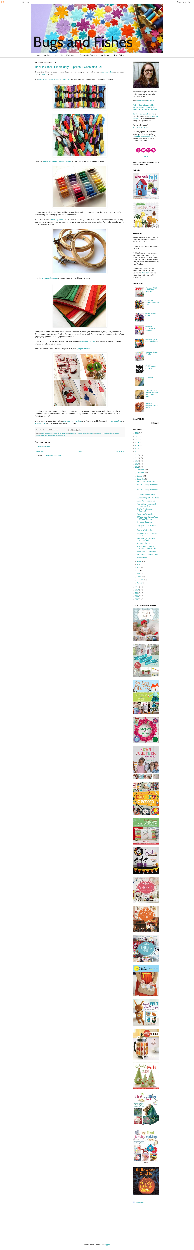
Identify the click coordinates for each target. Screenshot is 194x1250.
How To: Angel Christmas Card (147, 482)
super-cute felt (60, 435)
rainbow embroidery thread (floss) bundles (54, 79)
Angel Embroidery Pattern (146, 495)
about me (140, 101)
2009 (137, 593)
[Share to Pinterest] (79, 430)
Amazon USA (40, 423)
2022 (137, 436)
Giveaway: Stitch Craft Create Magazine (151, 290)
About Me (59, 55)
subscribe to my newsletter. (143, 136)
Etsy (37, 74)
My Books (105, 55)
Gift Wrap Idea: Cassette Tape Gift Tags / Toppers (147, 518)
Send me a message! (140, 127)
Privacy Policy (118, 55)
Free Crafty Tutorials (88, 55)
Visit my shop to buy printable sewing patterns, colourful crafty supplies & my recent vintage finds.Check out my (145, 109)
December (141, 470)
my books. (151, 101)
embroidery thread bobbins (103, 433)
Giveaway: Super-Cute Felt (151, 353)
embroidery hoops (56, 220)
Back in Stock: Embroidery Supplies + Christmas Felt (68, 67)
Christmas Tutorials (87, 341)
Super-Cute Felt (84, 349)
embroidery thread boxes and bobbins (57, 161)
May (138, 571)
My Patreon (71, 55)
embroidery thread (88, 433)
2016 (137, 455)
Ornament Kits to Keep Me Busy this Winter (146, 539)
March (139, 577)
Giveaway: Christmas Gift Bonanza (150, 328)
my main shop (107, 72)
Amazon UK (116, 421)
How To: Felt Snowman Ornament (145, 510)
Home (37, 55)
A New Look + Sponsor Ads (146, 551)
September (141, 479)
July (138, 564)
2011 (137, 587)
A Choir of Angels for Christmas (148, 498)
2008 (137, 596)
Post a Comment (44, 447)
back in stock (45, 433)
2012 (137, 467)
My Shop (47, 55)
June (139, 568)
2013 (137, 464)
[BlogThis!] (72, 430)
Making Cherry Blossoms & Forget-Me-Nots (146, 505)
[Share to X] (74, 430)
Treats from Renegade (145, 514)
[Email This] (69, 430)
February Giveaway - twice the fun (151, 405)
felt (46, 435)
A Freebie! (149, 378)
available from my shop (72, 421)
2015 (137, 458)
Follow (145, 156)
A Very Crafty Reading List (146, 501)
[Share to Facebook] (77, 430)
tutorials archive (148, 114)
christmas (53, 433)
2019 (137, 445)
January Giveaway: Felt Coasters (150, 367)
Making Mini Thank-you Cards (147, 554)
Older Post (120, 451)
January (140, 583)
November (141, 473)
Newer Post (40, 451)
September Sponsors (144, 522)
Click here (146, 273)
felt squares (51, 435)
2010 (137, 590)
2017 (137, 451)
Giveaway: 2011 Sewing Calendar (151, 340)
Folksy (45, 74)
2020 (137, 442)
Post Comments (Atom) (53, 455)
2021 (137, 439)
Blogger (106, 1245)
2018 (137, 448)
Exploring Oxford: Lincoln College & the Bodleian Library (151, 393)
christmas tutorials (63, 433)
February (140, 580)
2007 (137, 599)
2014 (137, 461)
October (140, 476)
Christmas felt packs (50, 278)
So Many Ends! (142, 557)
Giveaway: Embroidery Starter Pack (152, 303)
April (139, 574)
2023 (137, 433)
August (139, 561)
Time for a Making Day (145, 530)
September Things (143, 543)
